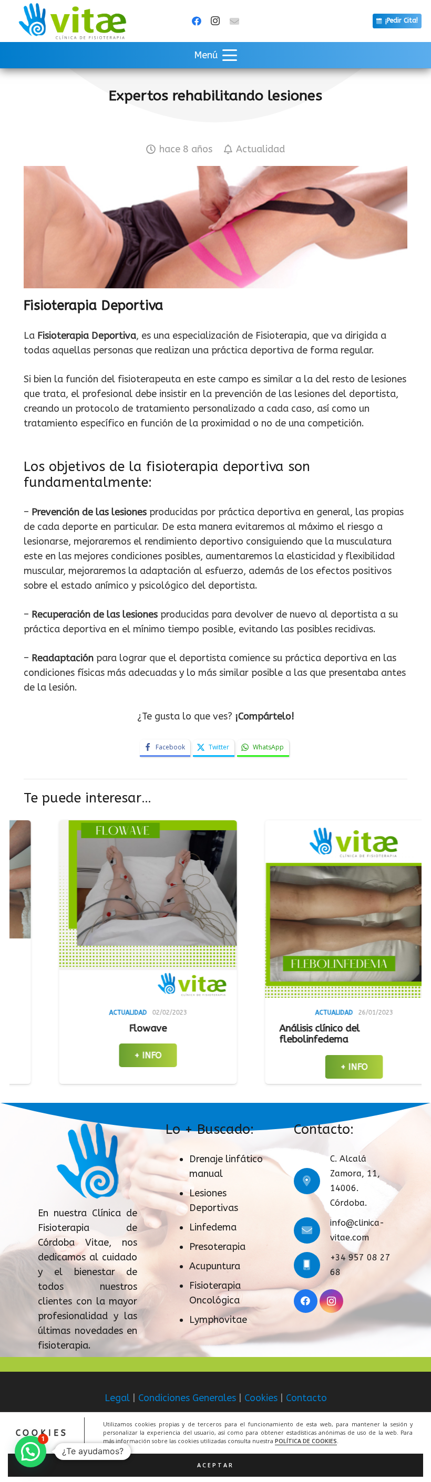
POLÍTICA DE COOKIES (306, 1441)
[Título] (234, 21)
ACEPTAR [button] (215, 1465)
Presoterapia (217, 1247)
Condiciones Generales (187, 1398)
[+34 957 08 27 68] (312, 1265)
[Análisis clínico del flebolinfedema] (261, 909)
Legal (117, 1398)
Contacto (306, 1398)
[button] (216, 55)
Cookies (261, 1398)
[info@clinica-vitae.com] (312, 1230)
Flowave (55, 1028)
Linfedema (213, 1227)
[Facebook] (196, 21)
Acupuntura (214, 1266)
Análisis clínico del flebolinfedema (227, 1034)
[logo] (72, 21)
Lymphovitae (218, 1320)
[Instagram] (215, 21)
